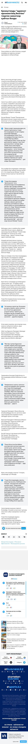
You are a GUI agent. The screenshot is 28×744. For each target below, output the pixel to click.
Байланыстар (18, 725)
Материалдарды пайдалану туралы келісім (14, 719)
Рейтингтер (14, 729)
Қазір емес (16, 741)
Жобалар (5, 727)
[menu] (2, 2)
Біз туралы (8, 725)
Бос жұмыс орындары (18, 727)
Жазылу (23, 741)
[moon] (22, 2)
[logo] (12, 2)
